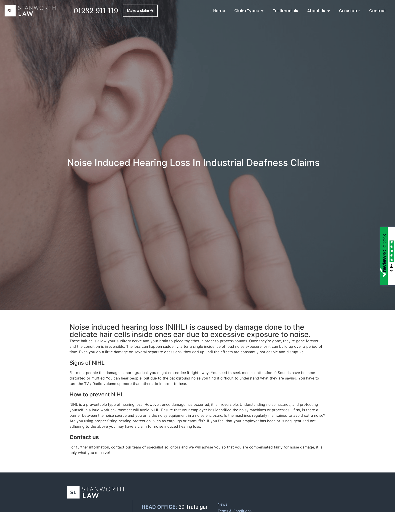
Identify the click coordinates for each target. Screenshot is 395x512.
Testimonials (285, 10)
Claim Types (246, 10)
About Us (316, 10)
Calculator (349, 10)
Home (219, 10)
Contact (377, 10)
